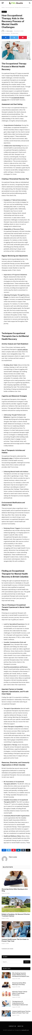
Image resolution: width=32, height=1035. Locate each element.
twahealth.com (25, 1030)
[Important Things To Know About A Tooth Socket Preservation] (6, 994)
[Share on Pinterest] (23, 37)
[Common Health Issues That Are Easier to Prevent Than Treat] (16, 929)
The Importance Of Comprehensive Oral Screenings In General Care (20, 1003)
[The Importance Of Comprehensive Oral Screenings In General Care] (6, 1004)
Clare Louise (9, 31)
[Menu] (3, 3)
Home (3, 7)
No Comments (6, 33)
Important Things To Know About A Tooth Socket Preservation (19, 993)
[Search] (29, 3)
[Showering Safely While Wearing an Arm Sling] (16, 879)
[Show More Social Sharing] (28, 37)
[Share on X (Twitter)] (14, 37)
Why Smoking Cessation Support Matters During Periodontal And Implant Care (20, 974)
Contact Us (12, 1026)
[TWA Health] (16, 3)
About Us (20, 1026)
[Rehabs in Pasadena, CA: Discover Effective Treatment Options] (16, 904)
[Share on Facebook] (6, 37)
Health (4, 11)
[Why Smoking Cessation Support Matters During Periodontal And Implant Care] (6, 975)
